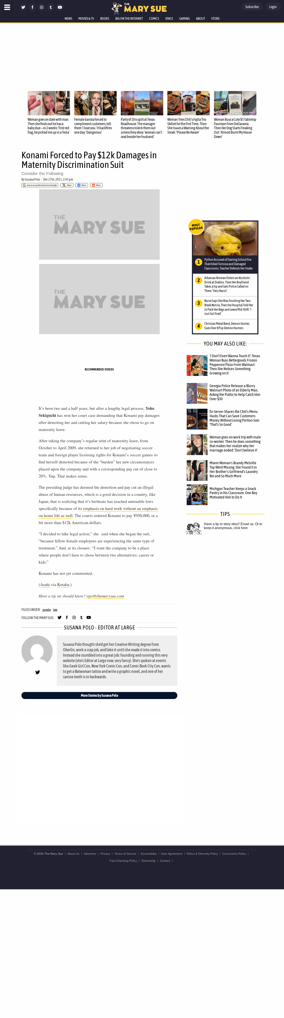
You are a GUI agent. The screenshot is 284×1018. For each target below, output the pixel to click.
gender (46, 609)
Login (273, 7)
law (55, 609)
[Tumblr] (50, 10)
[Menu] (7, 7)
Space (169, 18)
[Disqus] (100, 770)
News (68, 18)
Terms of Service (125, 853)
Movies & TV (86, 18)
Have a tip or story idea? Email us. (229, 524)
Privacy (105, 853)
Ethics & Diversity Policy (202, 853)
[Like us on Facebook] (32, 10)
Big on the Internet (129, 18)
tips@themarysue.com (105, 595)
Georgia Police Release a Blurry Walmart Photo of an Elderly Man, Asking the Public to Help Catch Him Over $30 (235, 392)
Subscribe (252, 7)
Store (215, 18)
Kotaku (63, 584)
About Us (73, 853)
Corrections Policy (234, 853)
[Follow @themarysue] (23, 10)
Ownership (148, 860)
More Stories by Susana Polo (99, 695)
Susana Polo (32, 179)
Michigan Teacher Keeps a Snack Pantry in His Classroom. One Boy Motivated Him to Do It (233, 493)
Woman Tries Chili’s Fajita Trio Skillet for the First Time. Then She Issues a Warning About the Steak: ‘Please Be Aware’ (188, 125)
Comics (154, 18)
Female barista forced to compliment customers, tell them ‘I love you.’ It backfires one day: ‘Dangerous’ (93, 125)
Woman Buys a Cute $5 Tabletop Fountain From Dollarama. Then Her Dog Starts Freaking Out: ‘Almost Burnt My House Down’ (235, 128)
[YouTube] (60, 10)
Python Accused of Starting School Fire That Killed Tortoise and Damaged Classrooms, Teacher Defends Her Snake (228, 264)
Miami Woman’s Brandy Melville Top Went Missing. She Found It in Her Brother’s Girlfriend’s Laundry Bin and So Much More (234, 469)
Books (104, 18)
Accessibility (149, 853)
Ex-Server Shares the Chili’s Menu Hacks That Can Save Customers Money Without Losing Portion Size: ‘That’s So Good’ (235, 418)
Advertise (90, 853)
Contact (165, 860)
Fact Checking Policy (123, 860)
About (200, 18)
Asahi (45, 584)
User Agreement (171, 853)
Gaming (184, 18)
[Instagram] (41, 10)
